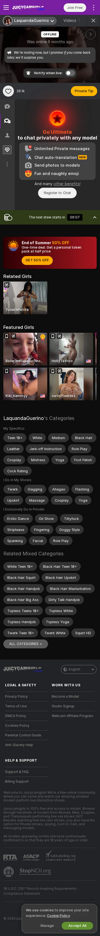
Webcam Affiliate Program (72, 716)
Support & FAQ (17, 772)
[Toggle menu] (6, 7)
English (74, 669)
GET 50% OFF (37, 260)
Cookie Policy (58, 916)
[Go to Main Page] (31, 7)
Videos (72, 20)
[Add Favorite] (8, 91)
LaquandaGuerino (23, 418)
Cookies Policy (17, 726)
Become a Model (65, 696)
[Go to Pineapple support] (9, 872)
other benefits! (67, 184)
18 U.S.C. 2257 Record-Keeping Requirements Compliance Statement (40, 891)
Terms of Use (16, 706)
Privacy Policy (16, 696)
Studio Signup (63, 706)
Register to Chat (57, 193)
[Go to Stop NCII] (35, 871)
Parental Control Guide (23, 735)
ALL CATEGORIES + (25, 644)
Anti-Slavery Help (19, 745)
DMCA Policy (15, 716)
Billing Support (17, 781)
